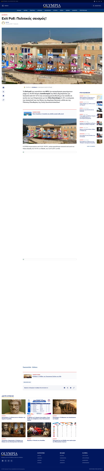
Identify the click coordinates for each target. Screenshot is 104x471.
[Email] (99, 1)
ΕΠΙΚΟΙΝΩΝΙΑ (85, 462)
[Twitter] (97, 1)
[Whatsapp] (3, 95)
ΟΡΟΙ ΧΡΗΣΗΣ (85, 458)
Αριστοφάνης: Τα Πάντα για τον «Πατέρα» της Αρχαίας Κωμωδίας (13, 418)
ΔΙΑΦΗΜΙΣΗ (85, 460)
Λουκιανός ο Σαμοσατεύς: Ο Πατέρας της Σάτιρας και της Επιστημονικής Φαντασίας (12, 441)
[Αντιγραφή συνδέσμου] (3, 100)
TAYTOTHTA (85, 455)
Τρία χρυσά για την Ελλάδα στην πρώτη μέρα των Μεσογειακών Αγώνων (64, 441)
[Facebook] (95, 1)
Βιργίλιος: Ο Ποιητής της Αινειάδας (36, 440)
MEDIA (61, 10)
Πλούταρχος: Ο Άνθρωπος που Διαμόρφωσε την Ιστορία (64, 418)
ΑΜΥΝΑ (25, 10)
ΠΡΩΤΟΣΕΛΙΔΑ (83, 10)
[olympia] (52, 5)
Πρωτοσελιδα (27, 367)
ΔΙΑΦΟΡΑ (74, 10)
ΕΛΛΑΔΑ (19, 10)
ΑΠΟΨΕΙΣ (39, 10)
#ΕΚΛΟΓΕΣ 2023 (27, 382)
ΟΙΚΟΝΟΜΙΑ (48, 10)
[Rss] (101, 1)
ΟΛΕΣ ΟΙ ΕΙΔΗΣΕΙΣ (91, 146)
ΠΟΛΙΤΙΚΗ (32, 10)
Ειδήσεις (34, 367)
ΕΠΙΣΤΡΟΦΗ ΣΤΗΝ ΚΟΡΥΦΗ (96, 469)
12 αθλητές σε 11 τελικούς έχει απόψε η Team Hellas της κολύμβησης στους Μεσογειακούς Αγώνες (38, 419)
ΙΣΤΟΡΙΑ (55, 10)
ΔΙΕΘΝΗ (68, 10)
